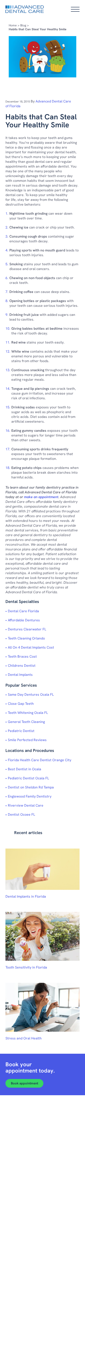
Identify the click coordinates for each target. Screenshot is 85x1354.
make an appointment (41, 497)
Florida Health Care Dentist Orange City (39, 760)
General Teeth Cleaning (26, 721)
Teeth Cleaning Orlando (26, 638)
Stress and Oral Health (23, 1038)
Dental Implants (20, 674)
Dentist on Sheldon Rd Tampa (31, 787)
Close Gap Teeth (21, 703)
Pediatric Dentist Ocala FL (28, 778)
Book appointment (24, 1083)
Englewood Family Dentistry (29, 796)
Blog (23, 25)
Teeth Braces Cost (22, 656)
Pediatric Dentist (21, 731)
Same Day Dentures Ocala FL (31, 694)
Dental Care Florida (23, 611)
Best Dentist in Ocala (24, 769)
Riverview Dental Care (25, 805)
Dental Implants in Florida (25, 896)
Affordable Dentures (24, 620)
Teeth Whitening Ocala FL (28, 712)
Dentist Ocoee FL (21, 814)
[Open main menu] (75, 9)
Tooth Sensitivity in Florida (26, 967)
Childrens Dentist (22, 665)
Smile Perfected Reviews (27, 740)
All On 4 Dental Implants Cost (31, 647)
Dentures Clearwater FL (27, 629)
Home (13, 25)
